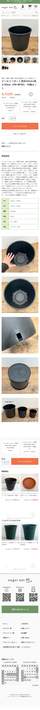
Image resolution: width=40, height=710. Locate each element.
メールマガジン (26, 647)
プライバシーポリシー (10, 642)
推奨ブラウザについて (28, 642)
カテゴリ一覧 (7, 628)
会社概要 (24, 633)
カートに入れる (20, 126)
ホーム (5, 623)
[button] (33, 515)
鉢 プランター (6, 16)
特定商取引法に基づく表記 (11, 647)
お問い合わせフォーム (20, 609)
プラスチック (16, 16)
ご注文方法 (24, 623)
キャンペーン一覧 (8, 633)
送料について (6, 146)
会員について (25, 628)
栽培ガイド (6, 637)
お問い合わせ (25, 637)
